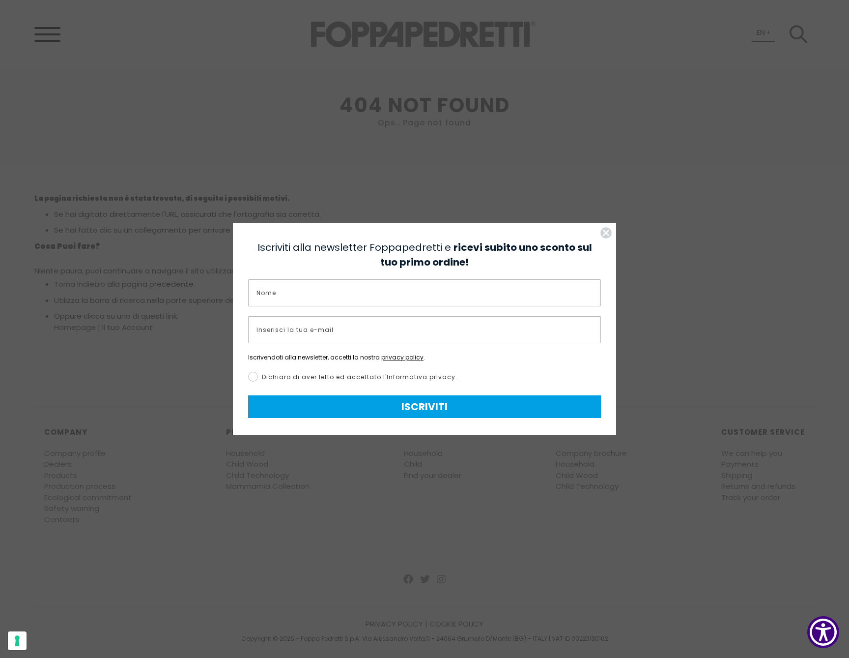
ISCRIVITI (424, 407)
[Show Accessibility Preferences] (823, 632)
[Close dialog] (606, 233)
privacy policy (402, 357)
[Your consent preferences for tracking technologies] (17, 640)
